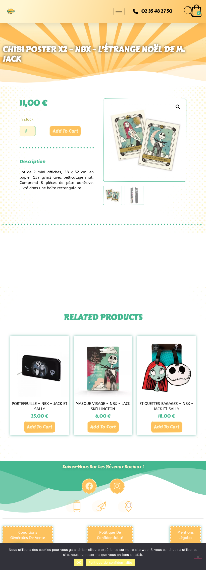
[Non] (198, 556)
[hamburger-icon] (119, 11)
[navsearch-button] (189, 11)
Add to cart (65, 131)
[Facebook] (89, 486)
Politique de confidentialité (110, 562)
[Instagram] (117, 486)
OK (78, 562)
